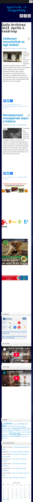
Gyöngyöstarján (7, 106)
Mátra (19, 432)
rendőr (6, 434)
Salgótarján (23, 434)
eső (21, 426)
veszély (22, 436)
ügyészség (4, 438)
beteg (14, 424)
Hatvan (28, 428)
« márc (3, 499)
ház (13, 106)
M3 (7, 432)
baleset (8, 423)
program (28, 432)
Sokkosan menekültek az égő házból (14, 42)
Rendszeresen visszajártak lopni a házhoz (15, 118)
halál (23, 428)
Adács (18, 177)
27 (16, 497)
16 (29, 492)
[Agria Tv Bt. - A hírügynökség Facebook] (25, 16)
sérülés (9, 436)
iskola (22, 430)
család (26, 424)
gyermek (4, 428)
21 (20, 494)
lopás (4, 178)
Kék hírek (15, 104)
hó (13, 430)
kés (30, 430)
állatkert (26, 436)
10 (3, 492)
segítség (28, 434)
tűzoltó (5, 108)
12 (12, 492)
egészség (9, 426)
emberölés (17, 426)
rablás (3, 434)
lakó (16, 106)
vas (7, 178)
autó (3, 424)
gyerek (24, 426)
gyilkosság (10, 428)
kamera (24, 177)
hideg (8, 430)
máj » (7, 499)
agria (25, 48)
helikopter (4, 430)
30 (29, 497)
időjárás (17, 430)
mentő (10, 432)
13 (16, 492)
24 (3, 497)
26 (12, 497)
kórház (4, 432)
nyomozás (23, 432)
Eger (4, 425)
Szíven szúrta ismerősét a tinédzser (19, 452)
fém (21, 177)
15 (25, 492)
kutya (25, 430)
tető (24, 106)
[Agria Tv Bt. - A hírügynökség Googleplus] (29, 16)
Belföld (10, 104)
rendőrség (14, 433)
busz (17, 424)
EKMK (13, 426)
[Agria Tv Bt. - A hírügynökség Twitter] (21, 16)
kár (27, 430)
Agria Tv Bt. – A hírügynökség (16, 8)
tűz (27, 106)
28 (20, 497)
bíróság (21, 424)
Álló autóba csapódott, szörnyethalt (16, 477)
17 (3, 494)
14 (20, 492)
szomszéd (20, 106)
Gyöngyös (17, 428)
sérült (4, 436)
